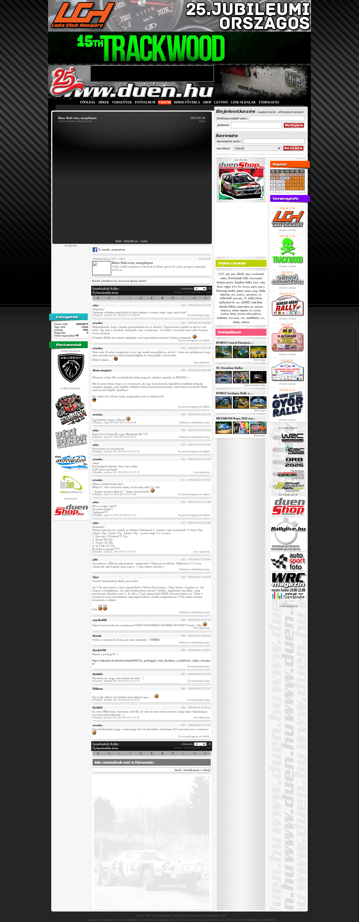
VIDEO (155, 639)
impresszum (164, 915)
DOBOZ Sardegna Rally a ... (234, 393)
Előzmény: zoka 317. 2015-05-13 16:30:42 (114, 437)
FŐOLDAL (88, 102)
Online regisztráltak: (64, 335)
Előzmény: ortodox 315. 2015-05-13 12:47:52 (116, 472)
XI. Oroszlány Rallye (229, 367)
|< (98, 297)
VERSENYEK (122, 102)
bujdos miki (243, 282)
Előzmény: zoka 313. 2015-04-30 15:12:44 (114, 515)
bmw (248, 274)
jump (255, 291)
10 (272, 174)
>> (194, 297)
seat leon (256, 302)
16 (302, 174)
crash (262, 282)
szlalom (224, 314)
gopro (254, 286)
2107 (221, 273)
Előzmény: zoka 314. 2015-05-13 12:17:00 (114, 494)
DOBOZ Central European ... (234, 342)
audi (233, 274)
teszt (232, 313)
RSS (224, 915)
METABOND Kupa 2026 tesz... (235, 418)
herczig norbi (225, 291)
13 (287, 174)
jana (240, 291)
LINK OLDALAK (243, 102)
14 (292, 174)
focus (246, 286)
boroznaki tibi (238, 278)
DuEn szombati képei (255, 385)
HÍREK (104, 102)
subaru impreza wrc (242, 310)
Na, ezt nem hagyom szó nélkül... (194, 340)
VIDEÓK (164, 102)
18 (277, 178)
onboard (226, 298)
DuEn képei (259, 360)
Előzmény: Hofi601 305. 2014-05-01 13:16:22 (116, 700)
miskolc (240, 294)
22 (297, 178)
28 (292, 181)
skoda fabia (227, 306)
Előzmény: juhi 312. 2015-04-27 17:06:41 (114, 551)
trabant (222, 318)
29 (297, 181)
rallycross (255, 298)
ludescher (225, 294)
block (240, 274)
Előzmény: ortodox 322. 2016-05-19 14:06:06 (116, 315)
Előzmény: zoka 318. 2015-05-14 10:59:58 (114, 422)
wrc (262, 318)
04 (292, 185)
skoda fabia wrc (245, 306)
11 (277, 174)
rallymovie (227, 302)
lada (262, 291)
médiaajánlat (213, 915)
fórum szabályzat (196, 915)
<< (108, 297)
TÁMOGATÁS (269, 102)
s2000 (245, 302)
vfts (243, 318)
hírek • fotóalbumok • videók (193, 769)
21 (292, 178)
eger (227, 286)
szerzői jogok (179, 915)
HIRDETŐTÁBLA (187, 102)
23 (302, 178)
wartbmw (252, 318)
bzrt (255, 282)
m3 (233, 294)
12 (297, 188)
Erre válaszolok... (202, 362)
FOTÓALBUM (145, 102)
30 (302, 181)
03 (287, 185)
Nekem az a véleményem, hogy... (195, 422)
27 (287, 181)
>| (205, 297)
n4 (260, 294)
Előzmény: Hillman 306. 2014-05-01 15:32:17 (116, 681)
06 (302, 185)
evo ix (236, 286)
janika (247, 291)
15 (297, 174)
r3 (245, 298)
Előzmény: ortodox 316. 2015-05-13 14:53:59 (116, 451)
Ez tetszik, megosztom (111, 249)
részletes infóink (287, 230)
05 (297, 185)
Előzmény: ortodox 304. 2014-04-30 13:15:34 (116, 717)
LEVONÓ (221, 102)
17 (272, 178)
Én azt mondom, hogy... (199, 315)
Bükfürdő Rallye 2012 (104, 258)
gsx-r (261, 286)
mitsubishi (251, 294)
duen (220, 286)
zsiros (245, 322)
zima (236, 322)
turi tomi (234, 317)
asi (227, 274)
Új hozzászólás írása (105, 292)
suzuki (257, 310)
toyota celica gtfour (249, 313)
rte (237, 302)
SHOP (207, 102)
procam (237, 298)
